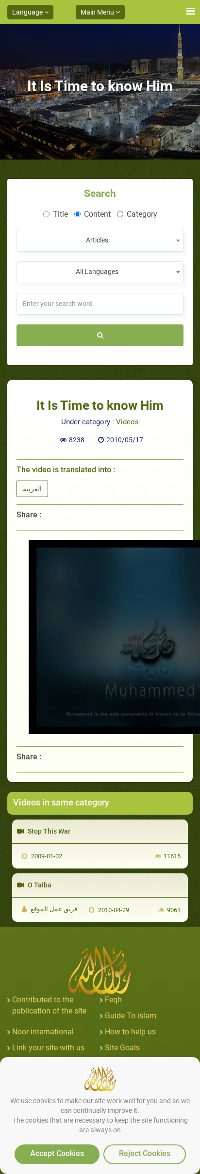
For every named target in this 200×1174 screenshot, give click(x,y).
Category (142, 214)
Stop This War (48, 831)
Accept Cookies (57, 1153)
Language (28, 12)
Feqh (113, 999)
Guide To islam (130, 1015)
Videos (127, 422)
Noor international (43, 1031)
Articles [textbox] (97, 240)
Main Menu (98, 12)
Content (97, 214)
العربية (32, 489)
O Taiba (38, 885)
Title (60, 214)
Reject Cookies (144, 1153)
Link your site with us (48, 1047)
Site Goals (122, 1047)
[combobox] (100, 241)
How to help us (130, 1031)
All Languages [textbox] (97, 271)
